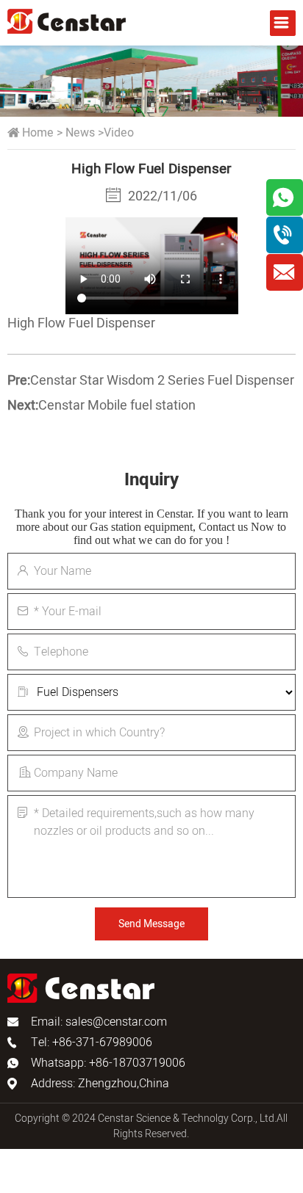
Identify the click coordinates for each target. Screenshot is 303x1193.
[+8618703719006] (284, 235)
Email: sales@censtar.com (99, 1022)
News (80, 133)
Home (38, 133)
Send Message (151, 924)
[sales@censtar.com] (284, 272)
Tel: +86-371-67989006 (91, 1042)
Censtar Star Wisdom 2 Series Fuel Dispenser (162, 381)
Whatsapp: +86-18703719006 (108, 1063)
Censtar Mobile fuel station (117, 406)
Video (119, 133)
